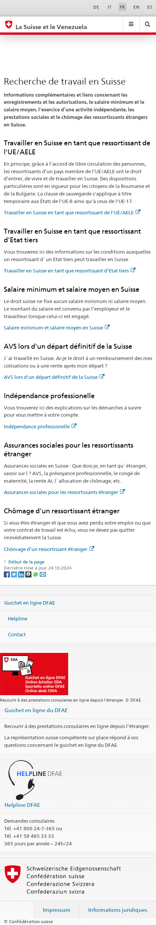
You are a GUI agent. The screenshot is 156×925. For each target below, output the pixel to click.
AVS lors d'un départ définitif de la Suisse (51, 377)
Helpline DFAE (22, 805)
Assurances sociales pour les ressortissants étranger (61, 492)
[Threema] (29, 574)
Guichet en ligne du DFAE (36, 710)
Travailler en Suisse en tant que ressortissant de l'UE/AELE (69, 212)
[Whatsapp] (36, 574)
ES (149, 7)
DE (96, 7)
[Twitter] (14, 574)
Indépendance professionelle (37, 426)
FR (122, 7)
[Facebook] (7, 574)
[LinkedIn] (21, 574)
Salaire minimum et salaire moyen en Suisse (53, 328)
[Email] (43, 574)
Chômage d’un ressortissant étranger (45, 549)
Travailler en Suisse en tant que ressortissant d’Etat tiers (66, 271)
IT (110, 7)
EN (136, 7)
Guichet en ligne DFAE (29, 603)
